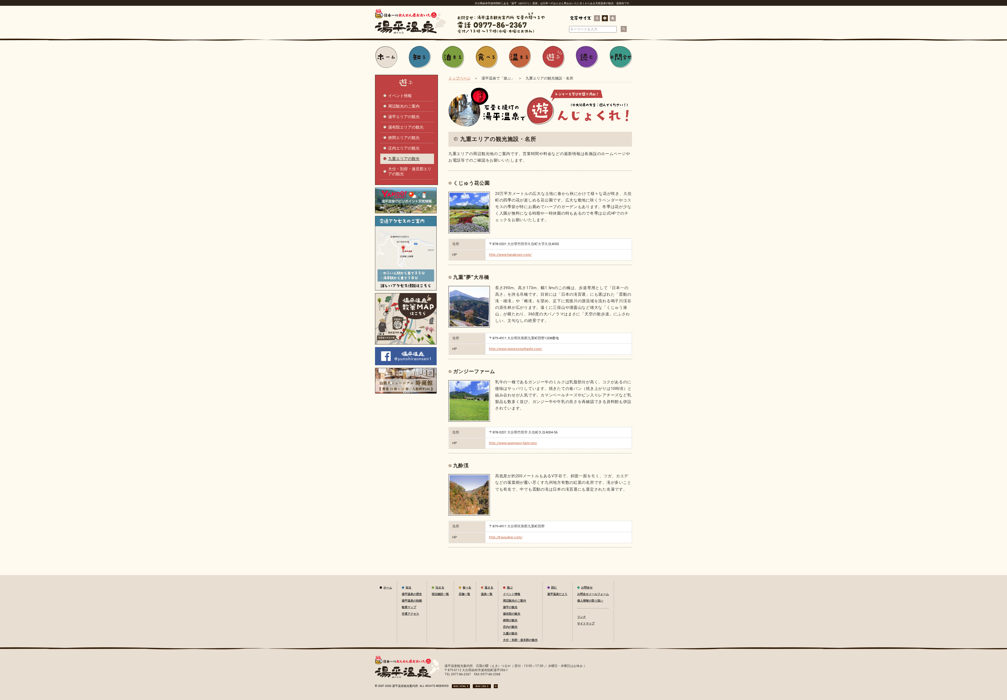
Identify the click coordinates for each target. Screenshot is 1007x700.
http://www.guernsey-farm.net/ (513, 443)
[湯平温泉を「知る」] (420, 57)
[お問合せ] (620, 57)
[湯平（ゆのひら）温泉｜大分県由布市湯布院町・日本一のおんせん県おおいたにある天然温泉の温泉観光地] (410, 33)
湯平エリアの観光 (404, 116)
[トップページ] (386, 57)
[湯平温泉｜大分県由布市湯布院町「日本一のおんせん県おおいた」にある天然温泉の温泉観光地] (407, 677)
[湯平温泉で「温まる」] (520, 57)
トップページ (459, 78)
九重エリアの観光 (404, 158)
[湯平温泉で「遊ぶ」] (553, 57)
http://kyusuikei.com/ (505, 537)
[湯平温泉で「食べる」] (486, 57)
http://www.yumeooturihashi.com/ (515, 349)
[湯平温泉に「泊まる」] (453, 57)
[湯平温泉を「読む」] (587, 57)
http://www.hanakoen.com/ (510, 255)
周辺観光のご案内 (404, 106)
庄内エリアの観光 (404, 148)
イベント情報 (400, 95)
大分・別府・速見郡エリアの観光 (409, 171)
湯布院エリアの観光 (406, 127)
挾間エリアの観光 (404, 137)
